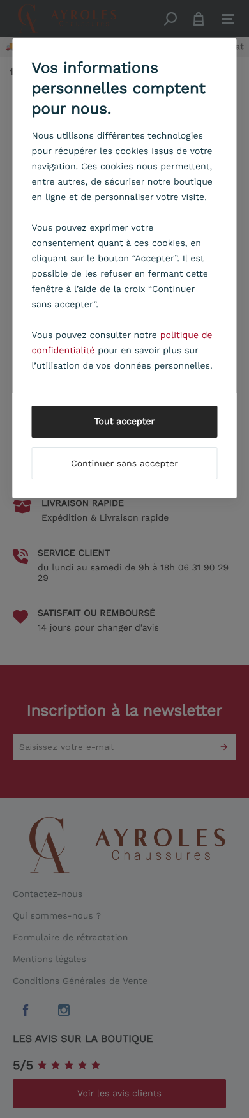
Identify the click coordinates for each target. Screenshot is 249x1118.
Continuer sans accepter (124, 464)
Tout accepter (124, 422)
